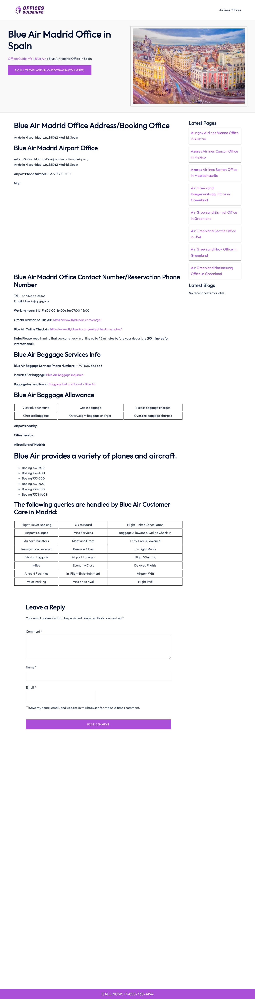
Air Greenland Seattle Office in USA (213, 234)
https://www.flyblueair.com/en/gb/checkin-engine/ (86, 329)
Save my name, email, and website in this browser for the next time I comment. (84, 708)
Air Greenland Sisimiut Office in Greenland (214, 215)
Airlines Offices (230, 10)
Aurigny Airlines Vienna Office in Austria (215, 135)
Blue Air (40, 59)
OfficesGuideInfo (20, 59)
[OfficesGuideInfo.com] (29, 9)
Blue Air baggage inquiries (64, 375)
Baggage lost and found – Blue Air (72, 384)
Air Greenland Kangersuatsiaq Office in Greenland (210, 194)
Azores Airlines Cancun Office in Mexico (214, 154)
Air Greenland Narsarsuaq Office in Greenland (212, 270)
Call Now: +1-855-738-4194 (128, 993)
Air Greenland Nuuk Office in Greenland (213, 252)
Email (31, 687)
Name (31, 667)
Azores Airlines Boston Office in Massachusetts (214, 172)
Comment (34, 631)
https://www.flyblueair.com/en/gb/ (77, 320)
